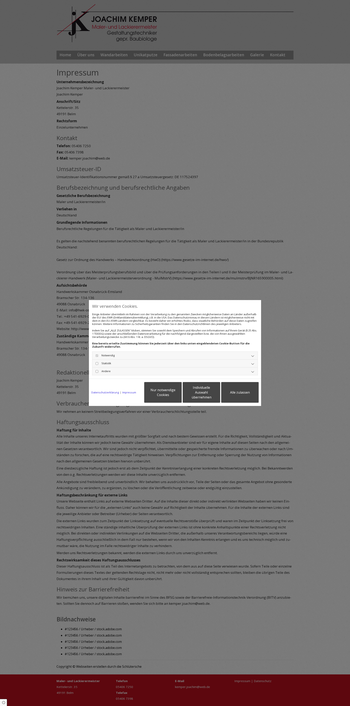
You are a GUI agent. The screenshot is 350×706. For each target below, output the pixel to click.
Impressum (129, 392)
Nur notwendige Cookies (162, 392)
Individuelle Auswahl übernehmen (201, 392)
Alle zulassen (240, 392)
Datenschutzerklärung (105, 392)
